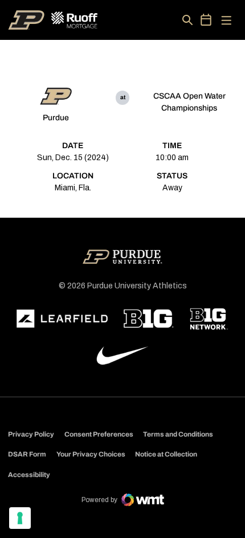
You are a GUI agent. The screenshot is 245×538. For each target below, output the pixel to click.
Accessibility (29, 474)
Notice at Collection (166, 454)
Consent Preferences (98, 434)
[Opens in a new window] (62, 318)
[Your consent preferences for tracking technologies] (20, 518)
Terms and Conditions (178, 434)
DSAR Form (27, 454)
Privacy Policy (31, 434)
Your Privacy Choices (90, 454)
